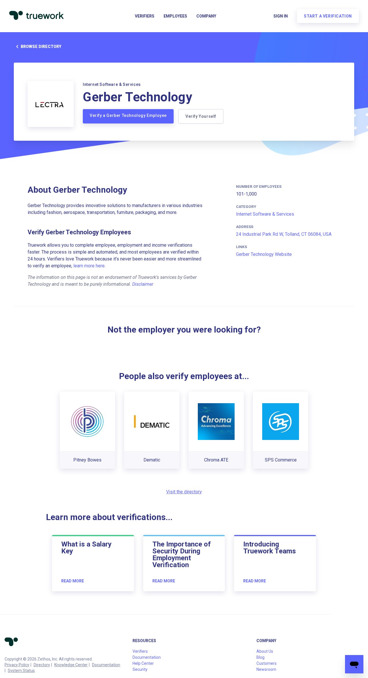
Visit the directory (184, 492)
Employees (175, 16)
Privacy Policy (17, 664)
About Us (264, 651)
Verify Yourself (200, 116)
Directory (42, 664)
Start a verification (328, 16)
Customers (266, 663)
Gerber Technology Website (264, 254)
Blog (260, 657)
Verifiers (144, 16)
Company (206, 16)
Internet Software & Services (265, 214)
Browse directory (41, 46)
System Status (21, 670)
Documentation (106, 664)
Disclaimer (142, 284)
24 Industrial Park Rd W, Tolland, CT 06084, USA (283, 234)
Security (140, 669)
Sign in (280, 16)
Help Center (143, 663)
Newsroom (266, 669)
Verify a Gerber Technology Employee (128, 115)
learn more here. (89, 266)
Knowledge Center (71, 664)
